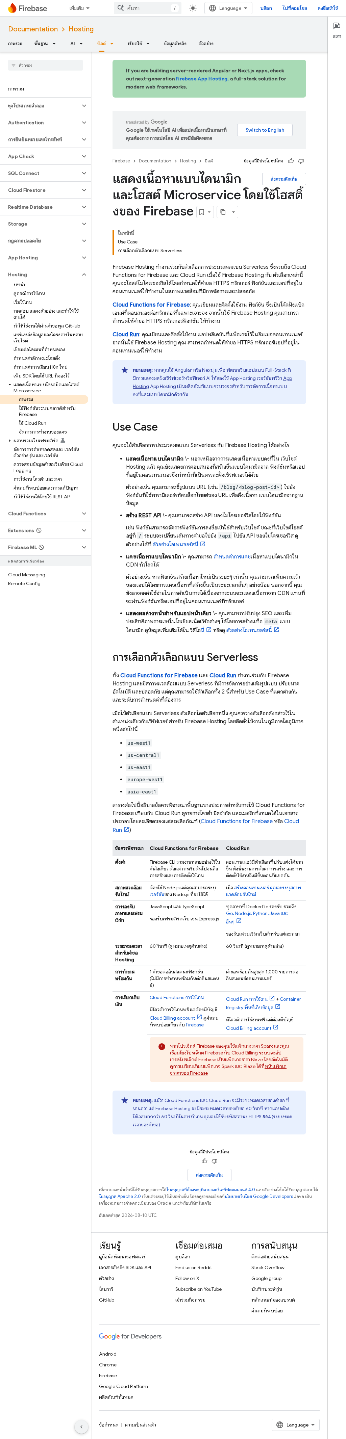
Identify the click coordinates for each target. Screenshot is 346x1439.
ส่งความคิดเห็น (284, 179)
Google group (266, 1278)
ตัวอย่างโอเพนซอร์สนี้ (175, 544)
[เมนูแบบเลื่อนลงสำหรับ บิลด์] (114, 43)
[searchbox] (45, 65)
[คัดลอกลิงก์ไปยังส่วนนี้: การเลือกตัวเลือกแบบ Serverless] (265, 658)
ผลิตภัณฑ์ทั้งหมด (116, 1397)
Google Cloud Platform (123, 1386)
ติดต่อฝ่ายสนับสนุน (270, 1257)
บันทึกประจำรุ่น (266, 1289)
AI (72, 44)
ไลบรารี (106, 1289)
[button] (40, 105)
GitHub (106, 1300)
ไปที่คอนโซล (295, 8)
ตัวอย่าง (206, 44)
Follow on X (187, 1278)
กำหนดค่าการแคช (232, 556)
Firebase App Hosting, (202, 79)
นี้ (202, 630)
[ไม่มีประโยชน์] (301, 161)
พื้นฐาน (41, 44)
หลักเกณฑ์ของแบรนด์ (273, 1300)
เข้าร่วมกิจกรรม (190, 1300)
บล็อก (266, 8)
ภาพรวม (15, 44)
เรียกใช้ (135, 44)
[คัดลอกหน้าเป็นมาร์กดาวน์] (223, 212)
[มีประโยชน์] (291, 161)
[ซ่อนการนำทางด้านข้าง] (81, 1427)
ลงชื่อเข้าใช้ (328, 8)
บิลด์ (101, 44)
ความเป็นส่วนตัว (140, 1425)
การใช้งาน (177, 997)
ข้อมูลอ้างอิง (175, 44)
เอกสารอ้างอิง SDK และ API (125, 1267)
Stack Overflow (268, 1267)
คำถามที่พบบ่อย (267, 1311)
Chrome (108, 1365)
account (172, 1018)
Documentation (33, 29)
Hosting (81, 29)
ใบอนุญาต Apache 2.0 (120, 1196)
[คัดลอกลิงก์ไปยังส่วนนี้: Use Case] (164, 428)
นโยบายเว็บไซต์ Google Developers (259, 1196)
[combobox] (147, 8)
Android (108, 1354)
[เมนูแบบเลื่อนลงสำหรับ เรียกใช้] (150, 43)
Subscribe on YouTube (198, 1289)
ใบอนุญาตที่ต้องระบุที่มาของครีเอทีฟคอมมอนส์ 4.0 (211, 1190)
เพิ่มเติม (77, 8)
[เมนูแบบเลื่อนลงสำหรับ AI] (83, 43)
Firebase (121, 161)
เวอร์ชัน (157, 894)
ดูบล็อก (182, 1257)
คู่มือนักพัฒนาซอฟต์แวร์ (122, 1257)
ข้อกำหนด (109, 1425)
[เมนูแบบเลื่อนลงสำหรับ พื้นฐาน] (56, 43)
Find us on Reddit (193, 1267)
